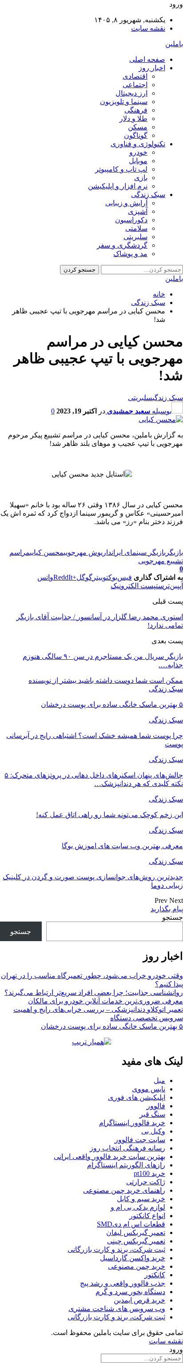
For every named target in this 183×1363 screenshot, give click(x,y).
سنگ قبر (152, 1114)
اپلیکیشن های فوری (136, 1097)
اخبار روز (152, 68)
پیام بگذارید (167, 909)
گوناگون (135, 135)
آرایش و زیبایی (126, 203)
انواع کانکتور (147, 1215)
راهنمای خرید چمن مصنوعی (124, 1190)
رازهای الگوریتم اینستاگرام (126, 1165)
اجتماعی (135, 84)
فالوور (156, 1106)
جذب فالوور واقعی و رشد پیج (122, 1283)
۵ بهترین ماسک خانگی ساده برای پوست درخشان (112, 1026)
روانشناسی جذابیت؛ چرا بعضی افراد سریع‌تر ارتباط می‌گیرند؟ (93, 992)
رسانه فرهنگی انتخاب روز (127, 1148)
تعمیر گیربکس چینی (136, 1241)
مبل (159, 1080)
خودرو (138, 152)
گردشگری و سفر (122, 245)
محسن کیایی (47, 552)
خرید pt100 (149, 1173)
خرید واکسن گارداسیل (132, 1258)
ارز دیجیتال (131, 93)
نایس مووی (148, 1089)
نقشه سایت (148, 28)
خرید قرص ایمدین (139, 1300)
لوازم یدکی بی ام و (138, 1207)
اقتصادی (135, 76)
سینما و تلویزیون (123, 101)
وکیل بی (153, 1131)
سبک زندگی (148, 194)
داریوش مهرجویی (87, 552)
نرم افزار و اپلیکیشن (117, 186)
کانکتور (154, 1275)
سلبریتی (135, 237)
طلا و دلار (133, 118)
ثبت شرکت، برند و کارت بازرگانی (116, 1249)
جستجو (172, 917)
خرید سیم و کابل (141, 1199)
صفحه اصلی (147, 59)
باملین (174, 44)
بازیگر (174, 552)
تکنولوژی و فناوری (138, 144)
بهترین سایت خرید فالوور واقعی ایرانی (109, 1156)
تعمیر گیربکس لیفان (135, 1232)
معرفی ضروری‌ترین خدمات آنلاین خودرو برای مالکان (105, 1001)
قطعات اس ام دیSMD (131, 1224)
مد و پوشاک (130, 253)
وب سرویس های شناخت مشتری (116, 1308)
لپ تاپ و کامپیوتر (121, 169)
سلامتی (136, 228)
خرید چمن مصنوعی (136, 1266)
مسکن (137, 127)
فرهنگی (135, 110)
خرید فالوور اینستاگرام (132, 1122)
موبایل (138, 160)
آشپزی (137, 211)
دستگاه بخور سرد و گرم (130, 1291)
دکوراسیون (131, 220)
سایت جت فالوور (140, 1139)
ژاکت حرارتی (145, 1182)
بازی (140, 177)
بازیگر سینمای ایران (138, 552)
